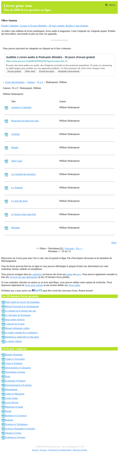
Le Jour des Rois (19, 201)
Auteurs (31, 82)
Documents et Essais (15, 372)
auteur (70, 274)
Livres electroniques (14, 82)
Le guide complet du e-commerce (21, 332)
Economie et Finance (15, 380)
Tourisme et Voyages (15, 437)
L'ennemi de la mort (14, 324)
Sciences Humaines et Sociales (20, 428)
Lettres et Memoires (14, 393)
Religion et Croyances (16, 415)
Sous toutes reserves (15, 319)
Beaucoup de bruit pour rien (25, 120)
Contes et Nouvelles (15, 359)
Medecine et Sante (14, 407)
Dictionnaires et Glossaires (18, 367)
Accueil (35, 450)
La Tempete (17, 187)
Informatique (11, 389)
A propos (43, 450)
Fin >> (79, 248)
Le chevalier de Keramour (18, 315)
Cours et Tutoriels (13, 363)
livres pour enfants (34, 285)
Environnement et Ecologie (18, 385)
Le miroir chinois (13, 341)
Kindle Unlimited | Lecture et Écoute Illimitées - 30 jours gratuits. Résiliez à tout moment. (44, 25)
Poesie (8, 411)
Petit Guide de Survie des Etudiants (22, 302)
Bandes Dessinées (14, 354)
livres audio (74, 285)
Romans (9, 420)
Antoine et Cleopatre (21, 107)
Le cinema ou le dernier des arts (20, 310)
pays (78, 274)
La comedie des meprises (23, 174)
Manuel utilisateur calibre (17, 328)
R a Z (40, 82)
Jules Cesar (16, 160)
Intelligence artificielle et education (22, 337)
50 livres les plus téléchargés (23, 277)
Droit (7, 376)
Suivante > (70, 248)
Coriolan (15, 134)
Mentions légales (80, 450)
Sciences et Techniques (16, 424)
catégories (37, 274)
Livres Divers (11, 402)
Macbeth (15, 227)
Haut (113, 242)
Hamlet (14, 147)
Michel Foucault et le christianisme (22, 306)
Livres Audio (11, 398)
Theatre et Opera (13, 433)
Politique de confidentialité (59, 450)
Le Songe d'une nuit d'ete (23, 214)
